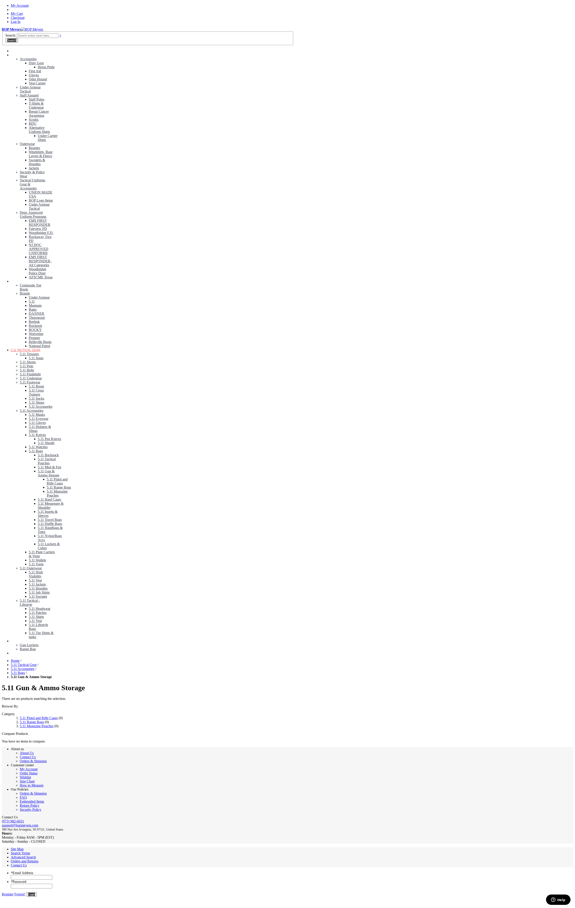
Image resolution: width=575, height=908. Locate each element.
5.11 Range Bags (32, 722)
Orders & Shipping (33, 761)
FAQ (23, 797)
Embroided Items (32, 801)
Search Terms (20, 853)
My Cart (17, 13)
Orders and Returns (24, 861)
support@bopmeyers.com (20, 825)
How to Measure (32, 785)
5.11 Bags (18, 673)
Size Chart (27, 781)
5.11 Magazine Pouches (36, 726)
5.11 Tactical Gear (24, 665)
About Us (27, 753)
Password (18, 882)
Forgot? (19, 894)
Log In (15, 22)
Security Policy (30, 809)
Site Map (17, 849)
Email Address (22, 873)
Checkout (17, 18)
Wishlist (25, 777)
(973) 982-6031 (13, 821)
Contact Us (28, 757)
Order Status (29, 773)
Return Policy (29, 805)
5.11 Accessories (22, 669)
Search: (10, 35)
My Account (20, 5)
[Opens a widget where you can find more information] (558, 900)
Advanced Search (23, 857)
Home (15, 661)
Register (7, 894)
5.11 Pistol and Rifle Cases (39, 718)
